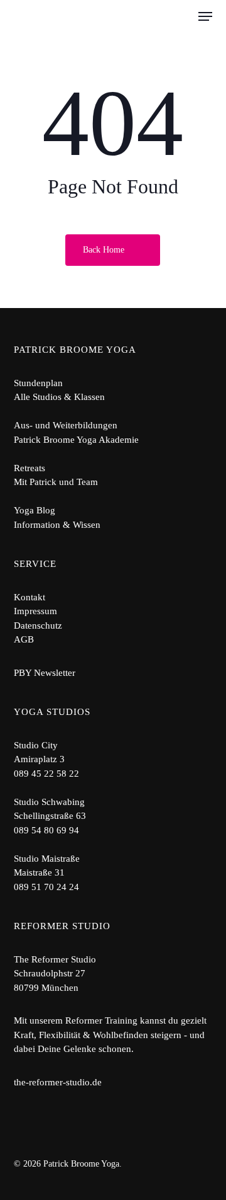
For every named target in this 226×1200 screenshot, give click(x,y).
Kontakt (29, 597)
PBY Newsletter (44, 673)
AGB (24, 639)
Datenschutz (38, 625)
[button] (205, 16)
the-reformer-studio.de (58, 1082)
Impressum (35, 611)
